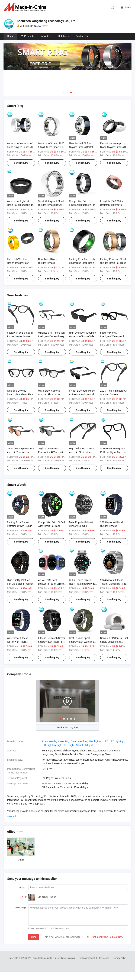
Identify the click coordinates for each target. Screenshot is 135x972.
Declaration (103, 957)
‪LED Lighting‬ (117, 741)
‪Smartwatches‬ (79, 741)
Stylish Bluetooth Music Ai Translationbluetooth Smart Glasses (82, 394)
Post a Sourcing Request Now (105, 937)
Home (10, 36)
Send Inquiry (21, 162)
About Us (46, 36)
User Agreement (87, 957)
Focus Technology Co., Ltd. (44, 957)
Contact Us (82, 36)
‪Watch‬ (92, 741)
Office (21, 859)
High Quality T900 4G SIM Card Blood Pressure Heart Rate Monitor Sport (20, 583)
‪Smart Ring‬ (63, 741)
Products (29, 36)
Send (34, 937)
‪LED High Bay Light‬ (51, 745)
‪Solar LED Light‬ (84, 745)
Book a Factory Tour (68, 727)
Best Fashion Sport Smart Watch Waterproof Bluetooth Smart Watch (82, 641)
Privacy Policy (119, 957)
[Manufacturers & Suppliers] (26, 7)
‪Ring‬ (99, 741)
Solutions (63, 36)
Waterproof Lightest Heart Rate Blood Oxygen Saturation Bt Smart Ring (20, 204)
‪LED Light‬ (69, 745)
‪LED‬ (106, 741)
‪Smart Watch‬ (48, 741)
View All (11, 816)
